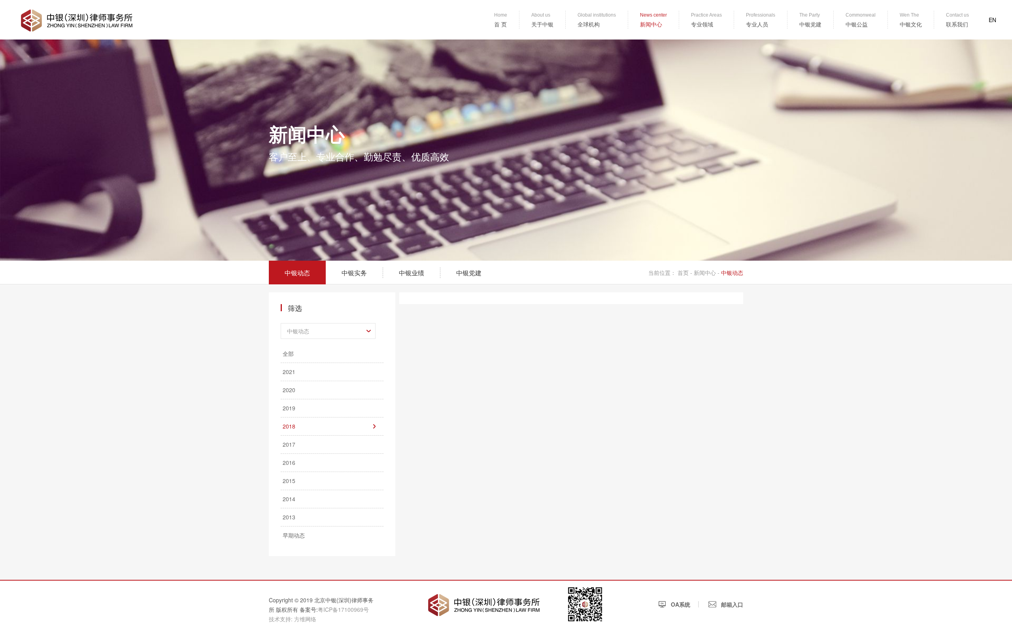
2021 (289, 372)
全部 (288, 353)
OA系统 (679, 604)
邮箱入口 (731, 604)
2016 (289, 462)
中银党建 (468, 272)
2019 (289, 408)
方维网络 (305, 619)
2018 (289, 426)
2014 (289, 499)
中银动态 (297, 272)
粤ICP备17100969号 (343, 609)
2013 (289, 517)
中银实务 (354, 272)
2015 (289, 481)
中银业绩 (411, 272)
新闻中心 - (706, 272)
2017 (289, 444)
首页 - (686, 272)
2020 (289, 390)
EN (992, 20)
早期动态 (294, 535)
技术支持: (281, 619)
